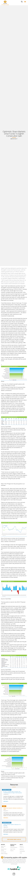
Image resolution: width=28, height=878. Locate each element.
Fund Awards (3, 852)
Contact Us (22, 847)
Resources (22, 849)
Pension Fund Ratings (3, 850)
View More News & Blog (14, 839)
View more (5, 801)
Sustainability (22, 851)
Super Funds (12, 849)
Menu (25, 0)
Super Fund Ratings (3, 847)
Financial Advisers (13, 847)
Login (21, 852)
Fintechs (11, 850)
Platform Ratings (4, 853)
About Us (21, 846)
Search (21, 0)
